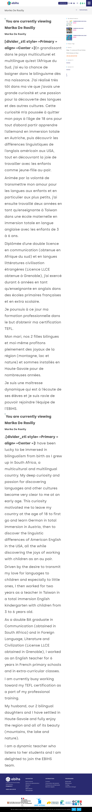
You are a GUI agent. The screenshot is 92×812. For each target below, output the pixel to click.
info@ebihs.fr (9, 786)
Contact (68, 62)
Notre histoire (29, 781)
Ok (74, 809)
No (79, 809)
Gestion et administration (32, 783)
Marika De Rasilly (83, 9)
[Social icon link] (80, 3)
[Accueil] (76, 9)
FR (77, 3)
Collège (67, 785)
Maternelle (68, 781)
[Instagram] (66, 75)
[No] (90, 809)
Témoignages (29, 790)
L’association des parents (52, 783)
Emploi (27, 786)
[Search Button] (69, 3)
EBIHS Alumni (29, 788)
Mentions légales (50, 786)
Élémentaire (68, 783)
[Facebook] (66, 74)
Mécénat (28, 785)
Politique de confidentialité (52, 785)
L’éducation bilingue (70, 786)
